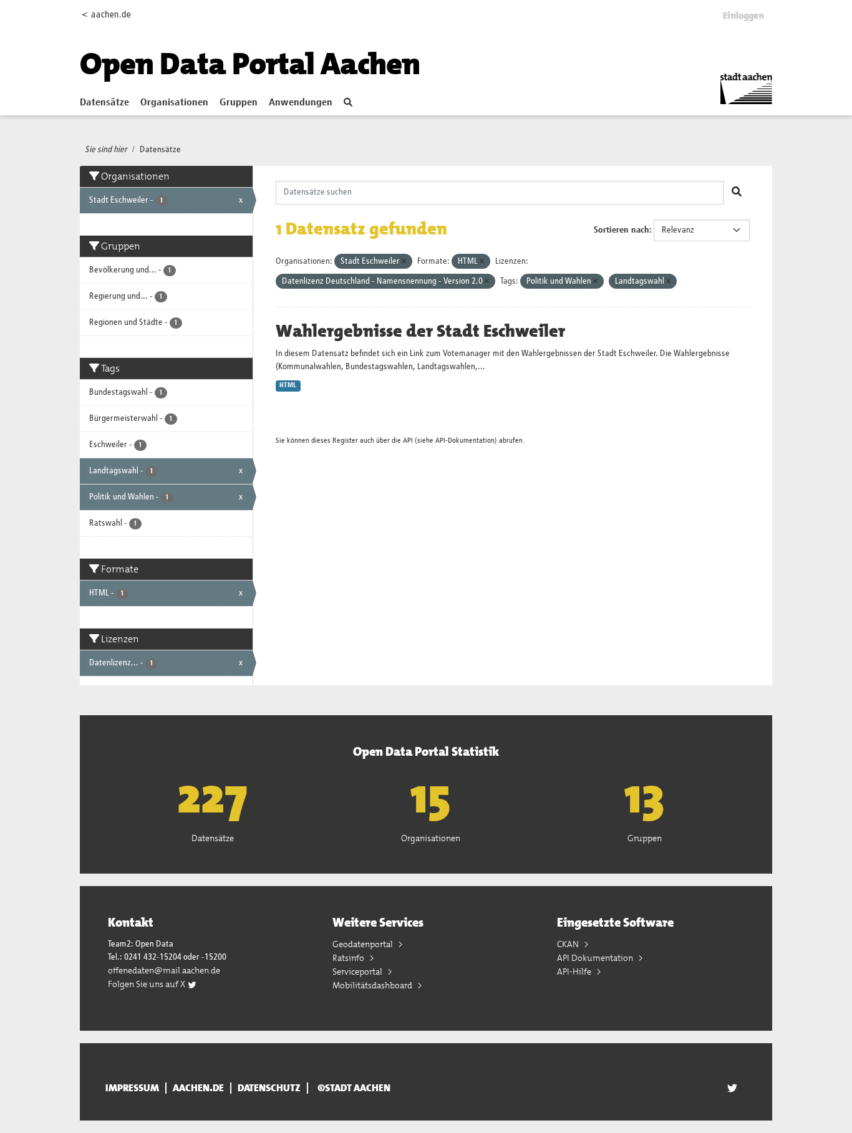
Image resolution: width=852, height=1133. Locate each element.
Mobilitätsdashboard (373, 985)
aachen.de (198, 1088)
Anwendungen (300, 103)
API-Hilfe (575, 971)
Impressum (132, 1088)
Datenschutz (269, 1088)
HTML (287, 385)
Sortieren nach (621, 230)
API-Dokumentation (465, 440)
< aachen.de (106, 14)
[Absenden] (737, 193)
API (408, 440)
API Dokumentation (596, 957)
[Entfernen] (404, 261)
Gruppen (239, 103)
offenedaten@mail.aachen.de (164, 970)
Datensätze (104, 103)
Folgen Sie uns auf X (147, 984)
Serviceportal (358, 971)
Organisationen (174, 103)
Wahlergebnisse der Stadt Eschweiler (420, 331)
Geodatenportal (363, 944)
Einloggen (743, 15)
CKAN (569, 944)
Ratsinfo (349, 957)
